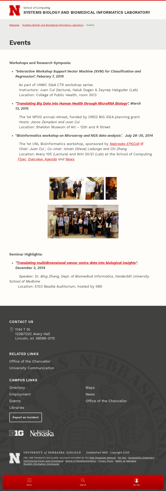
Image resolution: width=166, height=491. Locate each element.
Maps (90, 388)
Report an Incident (26, 417)
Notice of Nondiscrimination (80, 461)
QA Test (122, 457)
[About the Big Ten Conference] (16, 433)
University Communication (31, 368)
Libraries (16, 408)
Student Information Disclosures (41, 464)
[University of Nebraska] (42, 433)
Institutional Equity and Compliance (43, 461)
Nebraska (14, 25)
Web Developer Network (102, 457)
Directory (17, 388)
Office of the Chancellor (30, 361)
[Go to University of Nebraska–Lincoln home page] (14, 10)
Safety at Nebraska (125, 461)
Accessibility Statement (141, 457)
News (90, 394)
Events (15, 401)
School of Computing (36, 7)
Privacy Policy (105, 461)
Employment (20, 394)
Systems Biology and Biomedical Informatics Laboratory (86, 12)
